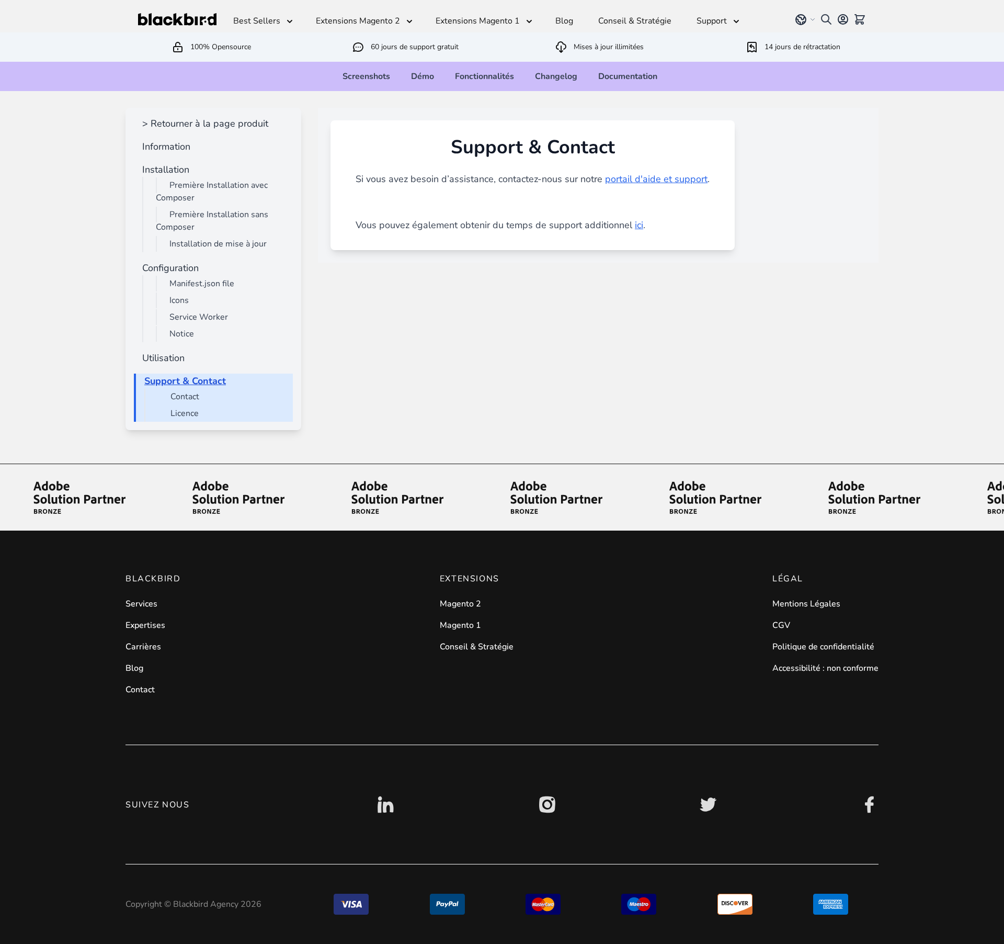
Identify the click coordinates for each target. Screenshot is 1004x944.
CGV (781, 625)
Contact (140, 689)
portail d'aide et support (656, 179)
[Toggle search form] (826, 19)
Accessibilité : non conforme (825, 668)
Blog (134, 668)
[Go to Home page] (177, 19)
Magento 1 (460, 625)
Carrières (143, 647)
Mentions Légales (806, 604)
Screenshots (366, 76)
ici (639, 225)
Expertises (145, 625)
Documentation (627, 76)
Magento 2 (460, 604)
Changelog (556, 76)
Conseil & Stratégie (477, 647)
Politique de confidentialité (823, 647)
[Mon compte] (843, 19)
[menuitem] (203, 123)
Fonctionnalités (484, 76)
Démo (422, 76)
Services (141, 604)
